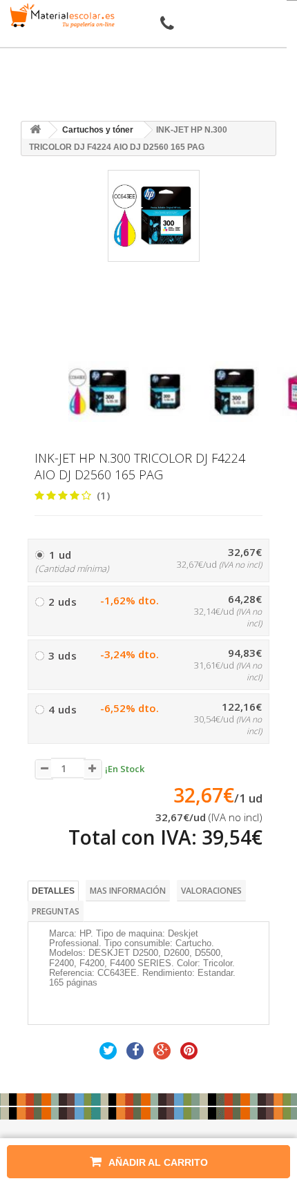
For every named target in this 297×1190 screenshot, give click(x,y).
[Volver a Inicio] (35, 130)
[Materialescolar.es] (60, 15)
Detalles (53, 891)
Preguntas (55, 911)
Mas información (128, 890)
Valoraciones (211, 890)
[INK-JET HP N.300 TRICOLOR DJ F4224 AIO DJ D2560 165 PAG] (99, 392)
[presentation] (73, 349)
